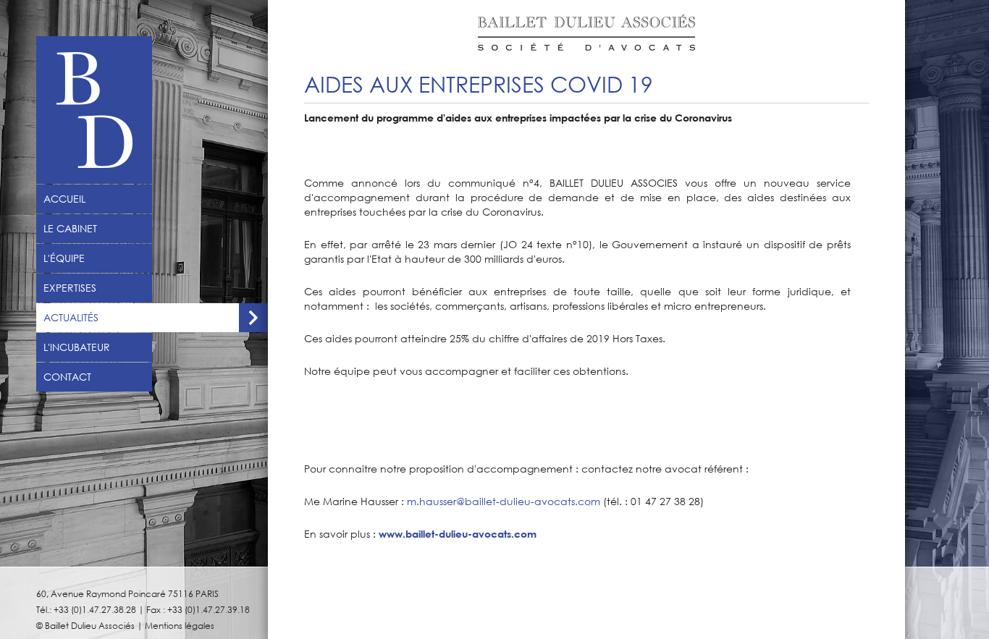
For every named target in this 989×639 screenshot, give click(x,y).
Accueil (64, 199)
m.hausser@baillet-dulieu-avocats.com (503, 501)
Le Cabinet (70, 228)
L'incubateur (76, 347)
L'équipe (64, 258)
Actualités (70, 317)
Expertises (69, 288)
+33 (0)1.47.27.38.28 (95, 609)
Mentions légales (179, 625)
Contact (67, 377)
